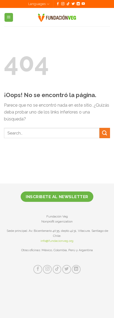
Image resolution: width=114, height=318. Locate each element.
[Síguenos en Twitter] (73, 4)
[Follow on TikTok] (68, 4)
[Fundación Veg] (57, 17)
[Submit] (104, 133)
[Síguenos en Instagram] (62, 4)
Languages (37, 4)
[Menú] (9, 17)
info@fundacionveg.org (57, 241)
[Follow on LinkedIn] (78, 4)
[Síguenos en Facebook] (57, 4)
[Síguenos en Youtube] (83, 4)
